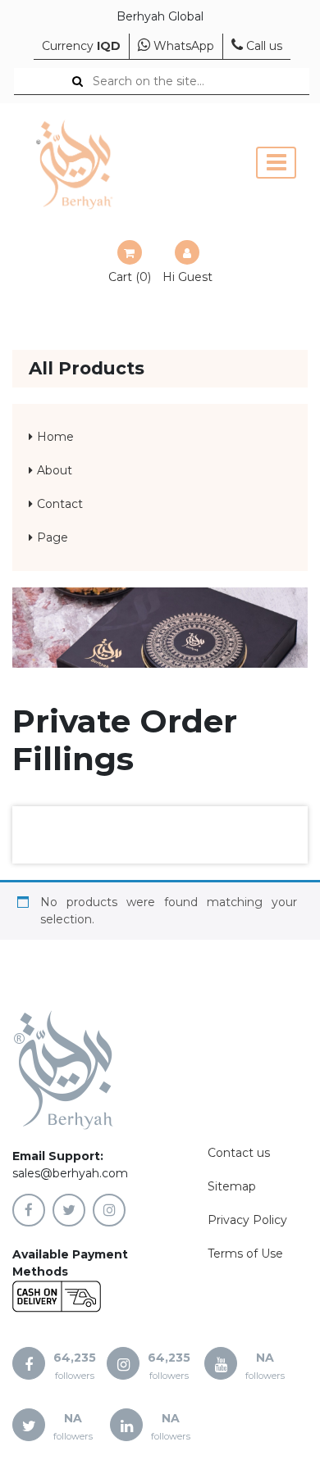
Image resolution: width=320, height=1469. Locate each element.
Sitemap (232, 1186)
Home (55, 436)
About (54, 470)
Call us (262, 46)
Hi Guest (187, 277)
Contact (60, 503)
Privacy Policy (247, 1220)
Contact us (239, 1152)
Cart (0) (129, 277)
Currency (81, 46)
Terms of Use (245, 1253)
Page (52, 537)
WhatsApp (182, 46)
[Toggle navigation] (276, 163)
